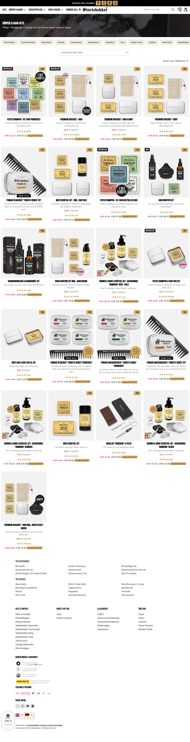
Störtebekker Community (27, 629)
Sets (4, 9)
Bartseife (20, 566)
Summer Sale (73, 9)
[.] (180, 9)
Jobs (58, 614)
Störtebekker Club (24, 637)
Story (141, 618)
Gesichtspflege (36, 9)
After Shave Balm (77, 584)
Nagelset (73, 591)
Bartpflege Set (129, 566)
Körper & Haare (16, 9)
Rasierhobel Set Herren (134, 569)
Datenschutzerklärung (108, 618)
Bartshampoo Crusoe (133, 584)
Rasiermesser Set (77, 573)
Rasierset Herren (24, 569)
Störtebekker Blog (24, 633)
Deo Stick (20, 594)
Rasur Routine (146, 625)
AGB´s (101, 614)
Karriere (142, 622)
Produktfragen (22, 618)
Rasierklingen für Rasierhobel (30, 573)
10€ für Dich (21, 641)
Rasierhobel (74, 569)
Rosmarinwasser (77, 594)
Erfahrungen (104, 625)
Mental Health (145, 629)
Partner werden (64, 618)
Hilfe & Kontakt (22, 614)
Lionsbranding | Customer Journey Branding (44, 725)
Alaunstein (21, 584)
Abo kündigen (22, 648)
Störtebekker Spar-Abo (26, 625)
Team (141, 614)
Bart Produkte (129, 573)
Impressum (103, 629)
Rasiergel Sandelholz (26, 587)
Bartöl (18, 591)
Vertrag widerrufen (24, 644)
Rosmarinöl (128, 594)
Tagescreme (74, 587)
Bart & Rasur (54, 9)
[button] (8, 720)
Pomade (126, 591)
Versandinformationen (108, 622)
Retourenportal (22, 622)
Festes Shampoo (77, 566)
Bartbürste (127, 587)
